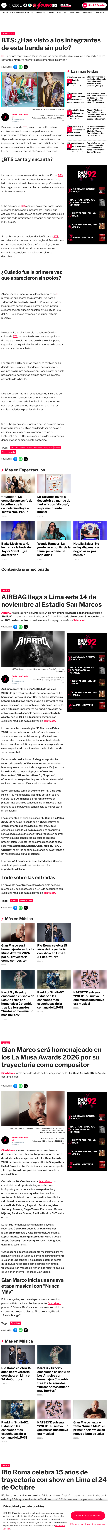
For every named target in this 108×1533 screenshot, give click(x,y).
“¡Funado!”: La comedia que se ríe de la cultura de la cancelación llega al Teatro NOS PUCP (16, 504)
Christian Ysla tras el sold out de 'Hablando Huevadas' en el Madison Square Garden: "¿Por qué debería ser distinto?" (96, 82)
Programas (88, 12)
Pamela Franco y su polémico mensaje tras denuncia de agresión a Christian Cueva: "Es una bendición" (95, 148)
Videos (57, 448)
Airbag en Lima (26, 901)
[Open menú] (4, 5)
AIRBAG (14, 901)
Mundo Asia (62, 12)
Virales (50, 12)
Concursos (75, 12)
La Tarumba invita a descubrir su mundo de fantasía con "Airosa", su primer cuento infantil (53, 504)
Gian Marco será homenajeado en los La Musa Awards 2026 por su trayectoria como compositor (17, 953)
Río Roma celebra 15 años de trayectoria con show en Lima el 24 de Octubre (52, 951)
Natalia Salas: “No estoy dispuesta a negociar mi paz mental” (86, 549)
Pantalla (20, 12)
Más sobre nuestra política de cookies (87, 1524)
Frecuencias (102, 12)
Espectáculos (7, 12)
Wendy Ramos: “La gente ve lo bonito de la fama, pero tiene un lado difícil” (54, 549)
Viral (4, 452)
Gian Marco (45, 1178)
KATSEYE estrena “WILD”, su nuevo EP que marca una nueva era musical (88, 998)
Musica (30, 12)
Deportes (40, 12)
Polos (29, 448)
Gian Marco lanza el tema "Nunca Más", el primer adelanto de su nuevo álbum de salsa (89, 1425)
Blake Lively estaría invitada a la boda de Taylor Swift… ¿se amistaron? (16, 549)
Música (6, 590)
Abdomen (38, 448)
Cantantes (20, 448)
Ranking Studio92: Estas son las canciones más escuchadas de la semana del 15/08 (51, 1000)
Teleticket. (79, 620)
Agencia (11, 452)
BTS (3, 56)
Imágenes (48, 448)
